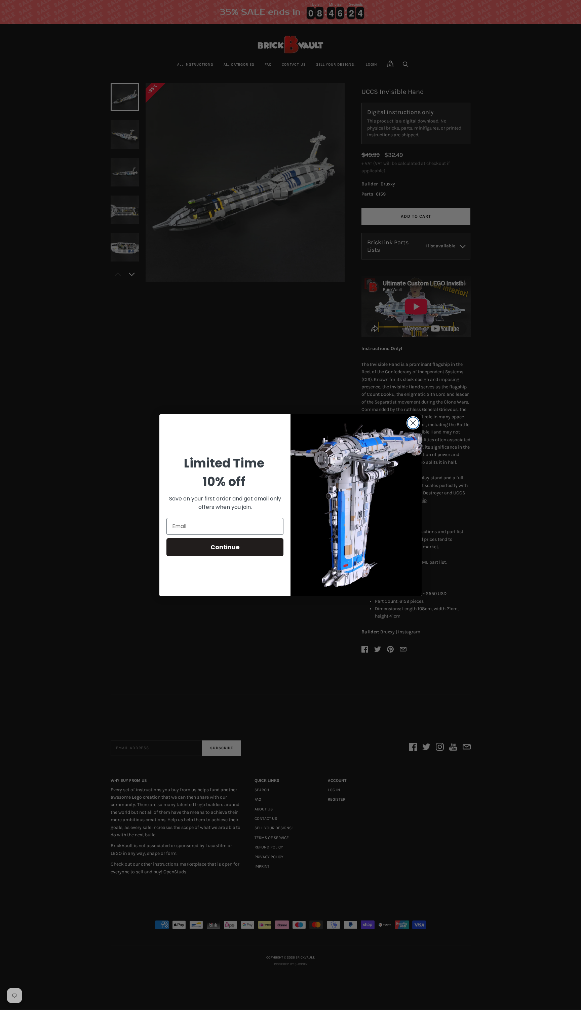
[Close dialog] (413, 423)
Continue (225, 547)
